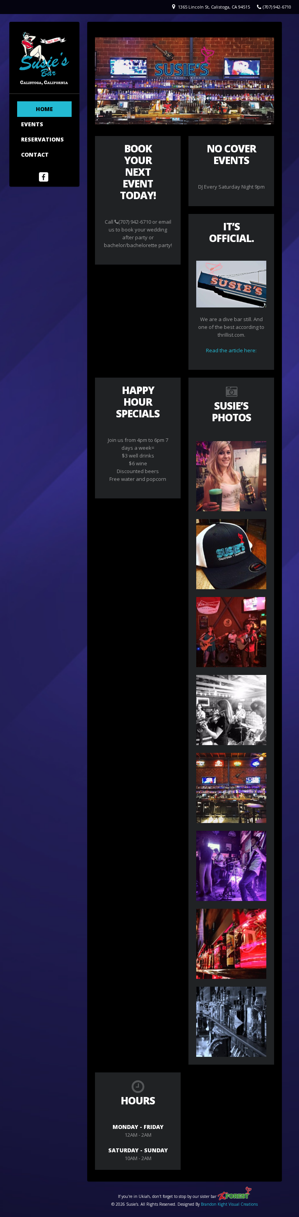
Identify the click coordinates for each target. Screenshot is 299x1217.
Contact (35, 154)
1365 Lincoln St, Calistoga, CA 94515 (214, 7)
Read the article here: (231, 350)
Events (32, 124)
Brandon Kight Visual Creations (229, 1204)
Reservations (42, 139)
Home (44, 109)
